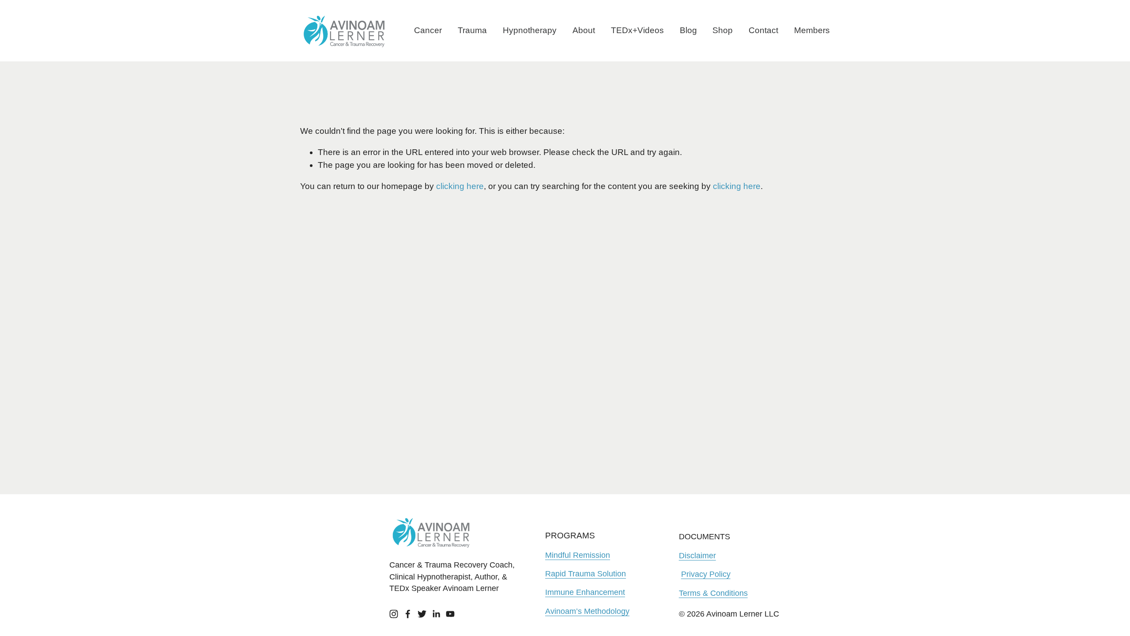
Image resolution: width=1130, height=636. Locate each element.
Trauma (472, 30)
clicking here (460, 186)
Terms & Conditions (713, 593)
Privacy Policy (706, 574)
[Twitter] (422, 614)
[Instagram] (393, 614)
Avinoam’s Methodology (587, 611)
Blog (688, 30)
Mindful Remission (577, 555)
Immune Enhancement (585, 592)
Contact (763, 30)
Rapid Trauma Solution (585, 573)
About (584, 30)
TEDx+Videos (637, 30)
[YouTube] (450, 614)
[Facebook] (407, 614)
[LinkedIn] (436, 614)
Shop (722, 30)
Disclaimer (697, 555)
